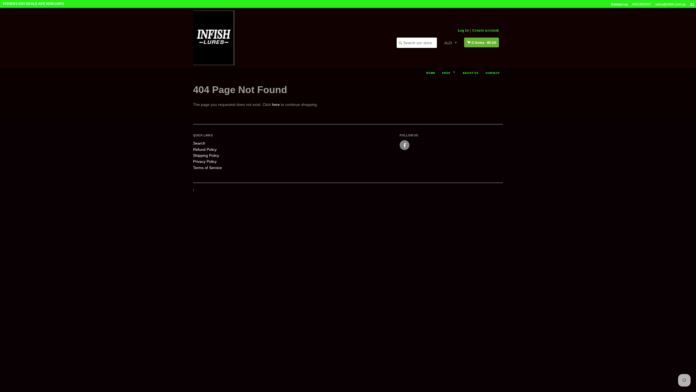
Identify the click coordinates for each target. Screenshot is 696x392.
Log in (463, 30)
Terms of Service (207, 168)
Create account (485, 30)
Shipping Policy (206, 155)
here (276, 104)
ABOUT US (470, 73)
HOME (430, 73)
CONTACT (493, 73)
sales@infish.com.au (670, 4)
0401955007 (641, 4)
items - (483, 42)
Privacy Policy (205, 161)
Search (199, 143)
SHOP (446, 73)
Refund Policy (205, 149)
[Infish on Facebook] (404, 145)
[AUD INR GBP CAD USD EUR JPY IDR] (450, 43)
